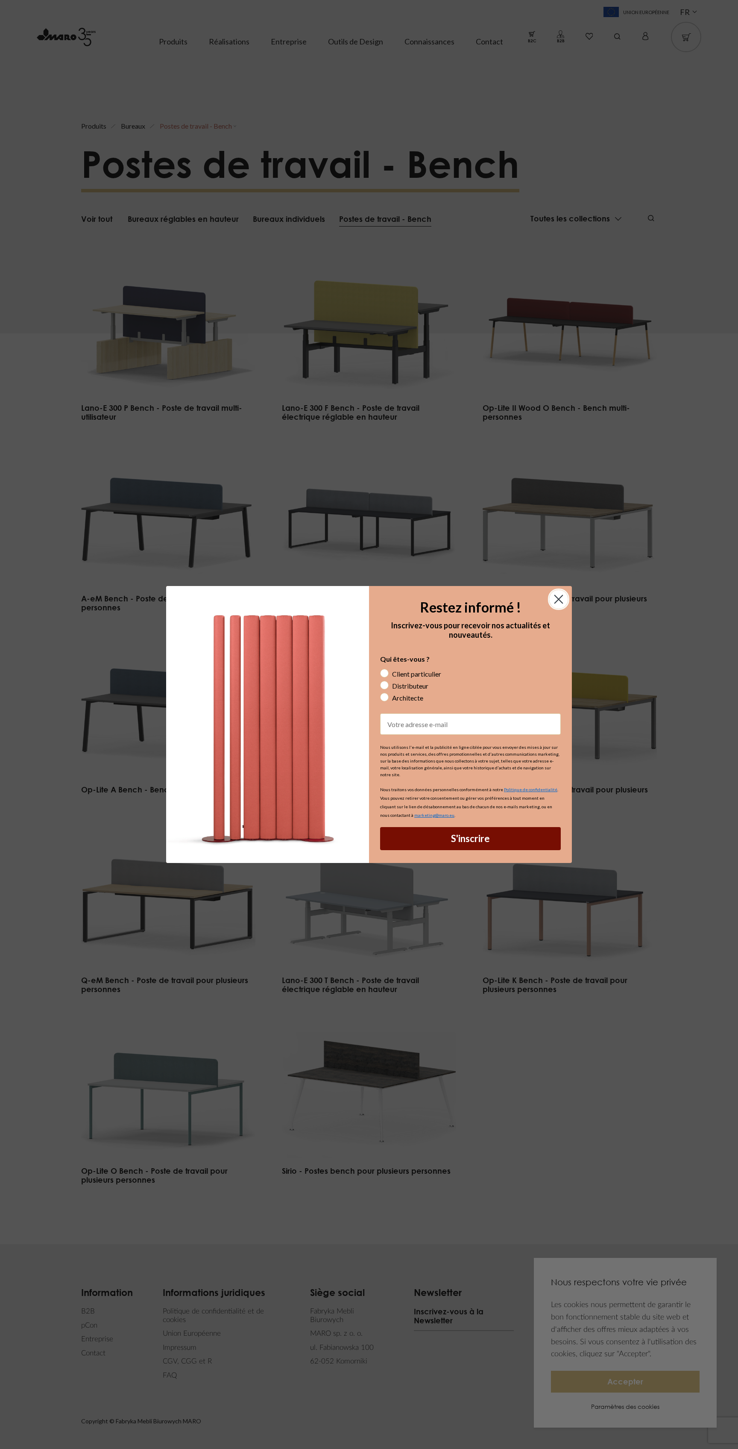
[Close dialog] (558, 599)
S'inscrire (470, 838)
